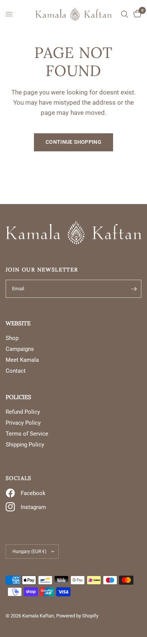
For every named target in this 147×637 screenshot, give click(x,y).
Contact (16, 370)
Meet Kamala (22, 360)
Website (18, 323)
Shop (12, 338)
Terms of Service (27, 433)
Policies (18, 397)
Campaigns (20, 349)
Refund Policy (23, 411)
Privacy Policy (23, 422)
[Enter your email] (133, 289)
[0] (136, 14)
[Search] (124, 14)
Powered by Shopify (77, 616)
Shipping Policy (25, 444)
